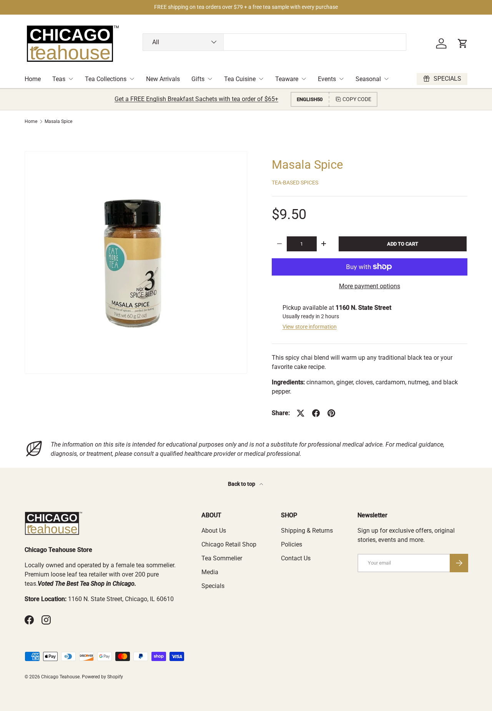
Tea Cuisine (240, 79)
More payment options (369, 286)
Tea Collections (105, 79)
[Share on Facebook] (316, 413)
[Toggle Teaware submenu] (303, 78)
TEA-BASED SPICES (295, 182)
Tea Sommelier (221, 558)
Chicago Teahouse (60, 676)
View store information (310, 327)
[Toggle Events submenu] (341, 78)
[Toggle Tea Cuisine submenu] (261, 78)
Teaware (286, 79)
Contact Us (296, 558)
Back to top (242, 484)
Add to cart (402, 244)
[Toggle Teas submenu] (70, 78)
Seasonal (368, 79)
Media (209, 572)
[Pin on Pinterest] (331, 413)
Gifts (197, 79)
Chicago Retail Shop (228, 544)
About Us (213, 530)
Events (327, 79)
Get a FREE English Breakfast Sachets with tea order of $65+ (196, 99)
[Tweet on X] (300, 413)
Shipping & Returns (307, 530)
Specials (212, 586)
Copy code (356, 99)
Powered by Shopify (102, 676)
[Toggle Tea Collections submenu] (131, 78)
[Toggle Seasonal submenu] (386, 78)
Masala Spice (58, 121)
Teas (58, 79)
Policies (291, 544)
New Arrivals (163, 79)
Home (33, 79)
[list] (136, 262)
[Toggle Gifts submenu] (209, 78)
